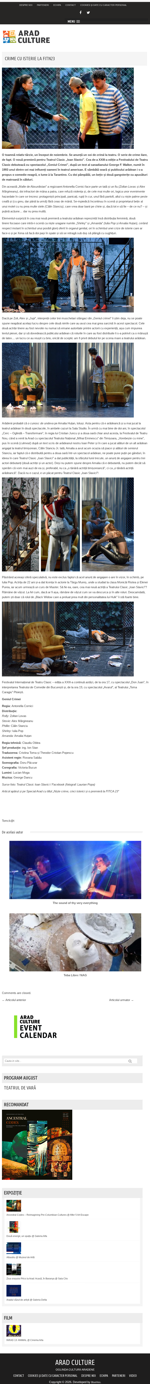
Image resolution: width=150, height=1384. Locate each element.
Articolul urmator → (121, 1000)
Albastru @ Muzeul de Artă (20, 1257)
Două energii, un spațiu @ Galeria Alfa (26, 1236)
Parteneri (43, 5)
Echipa (57, 5)
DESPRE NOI (25, 5)
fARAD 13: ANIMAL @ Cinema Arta (24, 1340)
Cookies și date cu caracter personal (103, 5)
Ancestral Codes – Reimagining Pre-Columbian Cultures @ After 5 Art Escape (47, 1215)
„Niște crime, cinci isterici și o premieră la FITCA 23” (86, 791)
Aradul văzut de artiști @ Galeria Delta (26, 1299)
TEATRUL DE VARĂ (20, 1087)
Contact (70, 5)
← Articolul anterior (14, 1000)
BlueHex (95, 1382)
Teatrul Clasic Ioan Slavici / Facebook (40, 784)
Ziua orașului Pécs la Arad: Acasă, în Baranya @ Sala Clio (37, 1278)
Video (133, 1375)
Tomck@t (8, 820)
